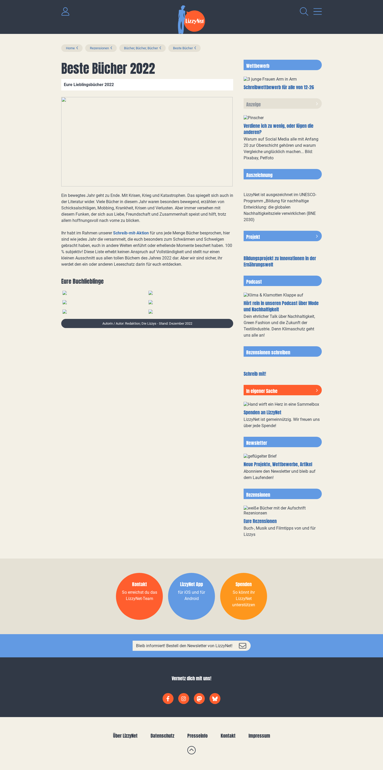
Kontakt (228, 735)
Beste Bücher (183, 48)
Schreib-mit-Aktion (131, 233)
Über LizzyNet (125, 735)
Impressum (259, 735)
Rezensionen (99, 48)
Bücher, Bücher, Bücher (141, 48)
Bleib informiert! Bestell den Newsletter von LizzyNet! (184, 645)
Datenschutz (162, 735)
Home (70, 48)
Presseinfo (197, 735)
